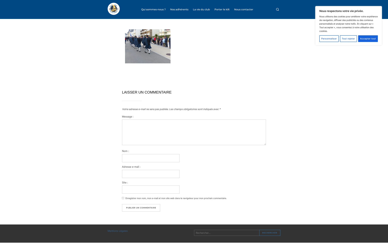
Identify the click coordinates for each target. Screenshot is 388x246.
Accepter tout (368, 38)
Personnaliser (329, 38)
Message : (128, 116)
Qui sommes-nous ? (153, 9)
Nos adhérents (179, 9)
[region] (348, 25)
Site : (125, 182)
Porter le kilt (222, 9)
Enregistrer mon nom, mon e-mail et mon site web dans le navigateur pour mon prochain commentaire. (176, 198)
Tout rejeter (348, 38)
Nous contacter (243, 9)
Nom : (125, 150)
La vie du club (201, 9)
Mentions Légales (118, 230)
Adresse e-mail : (131, 166)
